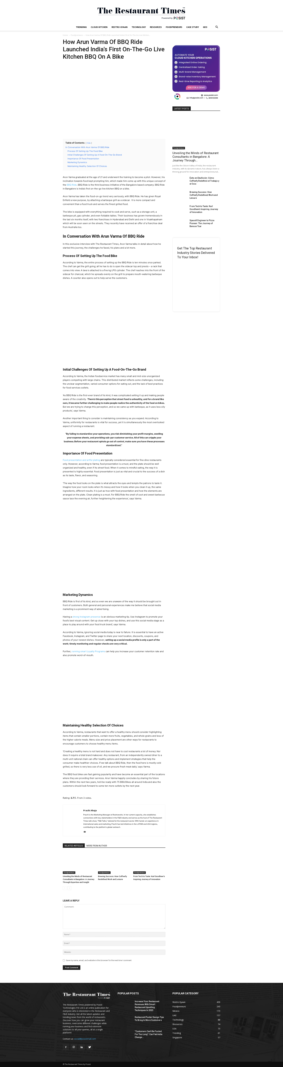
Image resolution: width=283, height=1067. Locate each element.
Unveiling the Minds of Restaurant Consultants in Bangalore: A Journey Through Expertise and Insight (78, 879)
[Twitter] (90, 1047)
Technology (139, 27)
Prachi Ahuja (90, 810)
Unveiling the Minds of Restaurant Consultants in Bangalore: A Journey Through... (195, 156)
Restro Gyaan (119, 27)
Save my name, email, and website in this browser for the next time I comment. (99, 960)
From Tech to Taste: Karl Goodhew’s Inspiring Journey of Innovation (204, 209)
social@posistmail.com (85, 1038)
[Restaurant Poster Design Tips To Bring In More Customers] (125, 1021)
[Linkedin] (82, 1047)
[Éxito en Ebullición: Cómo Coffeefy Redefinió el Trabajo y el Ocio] (179, 181)
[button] (216, 27)
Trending (81, 27)
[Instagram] (74, 1047)
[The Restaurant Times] (141, 12)
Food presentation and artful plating (81, 460)
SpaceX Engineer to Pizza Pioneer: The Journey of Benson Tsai (202, 223)
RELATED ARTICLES (74, 846)
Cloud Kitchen (99, 27)
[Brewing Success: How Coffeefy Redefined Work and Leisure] (114, 863)
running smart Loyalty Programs (88, 651)
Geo (205, 27)
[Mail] (85, 832)
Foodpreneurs (174, 27)
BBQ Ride (72, 184)
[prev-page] (64, 888)
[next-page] (69, 888)
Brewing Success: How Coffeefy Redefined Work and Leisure (204, 195)
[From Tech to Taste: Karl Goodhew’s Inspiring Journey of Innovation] (149, 863)
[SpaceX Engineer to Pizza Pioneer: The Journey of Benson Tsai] (179, 224)
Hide (89, 143)
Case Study (192, 27)
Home (65, 35)
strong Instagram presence (86, 616)
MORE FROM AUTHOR (97, 846)
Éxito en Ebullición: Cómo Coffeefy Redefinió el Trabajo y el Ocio (204, 181)
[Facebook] (66, 1047)
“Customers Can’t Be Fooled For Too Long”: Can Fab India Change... (148, 1034)
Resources (156, 27)
